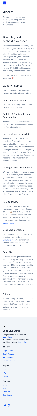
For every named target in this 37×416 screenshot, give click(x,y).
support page (8, 223)
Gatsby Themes (9, 360)
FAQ (4, 373)
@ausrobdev (7, 337)
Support (6, 376)
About (5, 385)
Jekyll (25, 342)
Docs (5, 369)
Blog (4, 388)
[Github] (9, 405)
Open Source (8, 395)
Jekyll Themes (8, 354)
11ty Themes (8, 357)
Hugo (19, 342)
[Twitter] (5, 405)
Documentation (9, 240)
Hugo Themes (8, 351)
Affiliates (6, 392)
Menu (32, 3)
